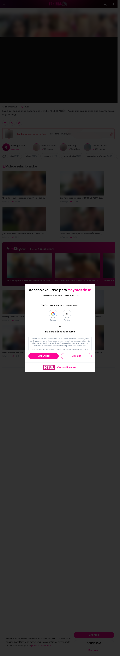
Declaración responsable (60, 331)
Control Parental (67, 367)
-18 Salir (76, 356)
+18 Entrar (43, 356)
